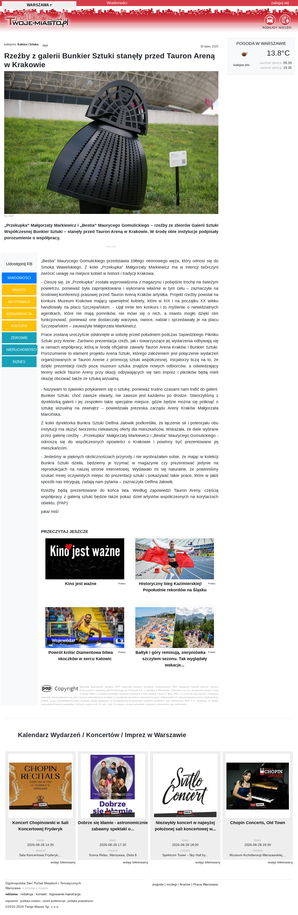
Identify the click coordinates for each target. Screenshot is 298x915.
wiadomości (19, 278)
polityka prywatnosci (80, 901)
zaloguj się (280, 3)
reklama (11, 894)
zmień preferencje (54, 901)
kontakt (41, 894)
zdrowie (19, 338)
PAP (45, 45)
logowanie (56, 894)
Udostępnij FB (19, 264)
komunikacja (19, 314)
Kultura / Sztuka (27, 44)
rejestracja (73, 894)
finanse (185, 884)
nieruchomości (21, 350)
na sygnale (19, 302)
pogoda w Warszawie (261, 43)
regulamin (11, 901)
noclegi (171, 884)
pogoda (158, 884)
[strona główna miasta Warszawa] (37, 18)
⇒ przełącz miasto (34, 888)
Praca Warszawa (205, 884)
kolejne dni (241, 65)
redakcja (26, 894)
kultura (19, 326)
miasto (19, 290)
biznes (19, 362)
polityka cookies (30, 901)
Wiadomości (117, 3)
